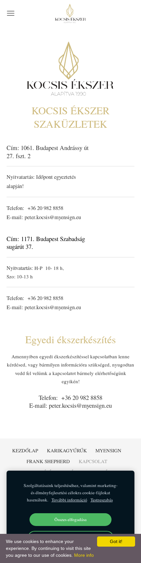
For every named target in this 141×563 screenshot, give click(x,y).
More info (84, 555)
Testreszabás (102, 500)
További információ (69, 500)
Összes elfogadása (70, 519)
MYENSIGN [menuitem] (108, 450)
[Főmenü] (11, 13)
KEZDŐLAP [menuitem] (25, 450)
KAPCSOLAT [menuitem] (93, 461)
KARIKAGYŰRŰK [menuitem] (67, 450)
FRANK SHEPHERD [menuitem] (48, 461)
